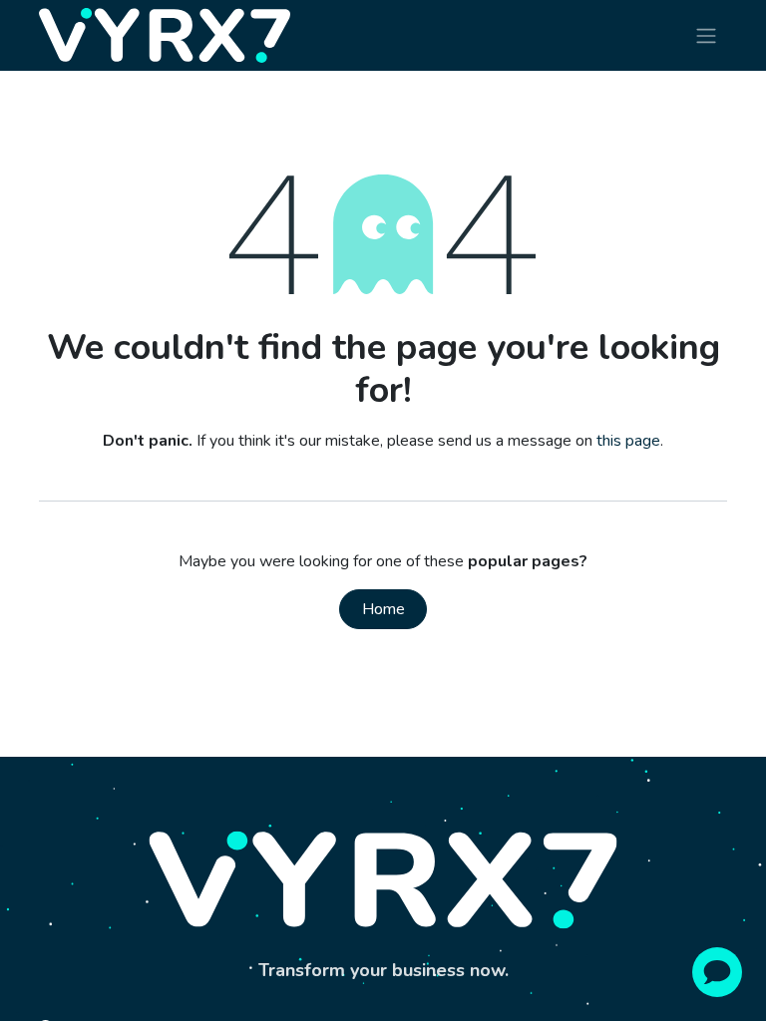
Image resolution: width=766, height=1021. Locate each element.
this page (628, 441)
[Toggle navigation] (706, 35)
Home (383, 609)
